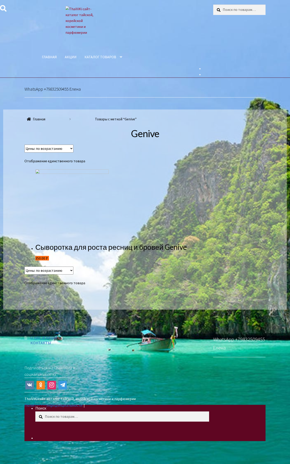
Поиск (40, 408)
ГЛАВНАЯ (49, 57)
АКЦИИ (71, 57)
